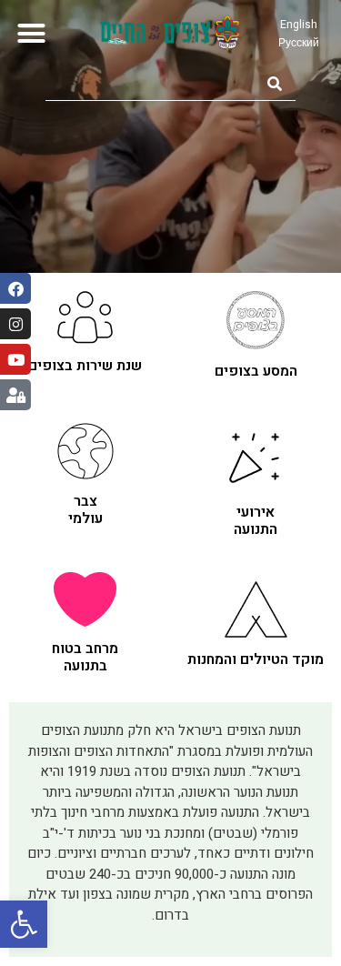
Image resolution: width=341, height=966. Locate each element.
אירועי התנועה (255, 520)
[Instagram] (15, 323)
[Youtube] (15, 359)
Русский (298, 43)
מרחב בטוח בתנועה (85, 657)
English (298, 24)
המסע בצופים (256, 371)
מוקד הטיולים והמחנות (255, 659)
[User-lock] (15, 394)
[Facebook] (15, 288)
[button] (23, 924)
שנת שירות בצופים (85, 366)
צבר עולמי (85, 509)
